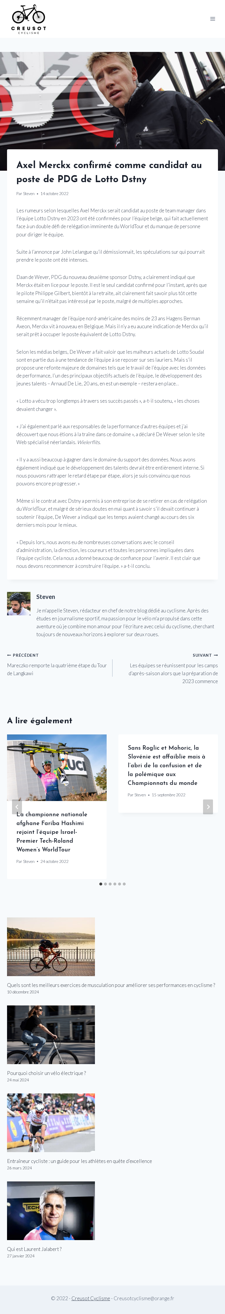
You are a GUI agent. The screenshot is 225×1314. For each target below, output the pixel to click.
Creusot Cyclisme (90, 1298)
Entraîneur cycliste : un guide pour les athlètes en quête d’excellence (79, 1161)
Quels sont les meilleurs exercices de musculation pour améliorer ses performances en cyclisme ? (111, 985)
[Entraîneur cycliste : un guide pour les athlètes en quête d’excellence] (112, 1122)
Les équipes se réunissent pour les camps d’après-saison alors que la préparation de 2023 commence (173, 668)
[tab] (100, 884)
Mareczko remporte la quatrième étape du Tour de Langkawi (57, 664)
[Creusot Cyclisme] (29, 19)
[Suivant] (208, 806)
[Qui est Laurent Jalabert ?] (112, 1210)
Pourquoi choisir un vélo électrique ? (46, 1073)
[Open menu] (212, 18)
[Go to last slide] (17, 806)
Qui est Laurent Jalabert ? (34, 1249)
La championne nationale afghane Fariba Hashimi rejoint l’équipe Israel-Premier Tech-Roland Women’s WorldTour (51, 832)
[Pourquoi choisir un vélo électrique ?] (112, 1034)
